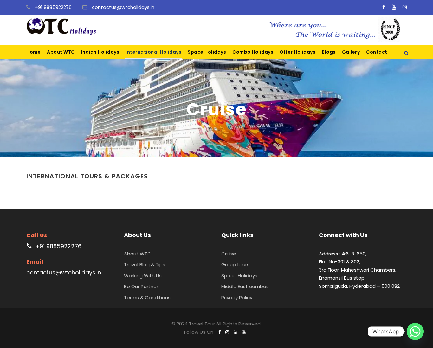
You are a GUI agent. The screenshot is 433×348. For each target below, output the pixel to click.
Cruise (228, 253)
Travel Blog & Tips (144, 264)
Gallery (351, 52)
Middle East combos (245, 286)
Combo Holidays (252, 52)
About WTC (61, 52)
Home (33, 52)
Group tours (235, 264)
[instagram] (405, 7)
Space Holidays (207, 52)
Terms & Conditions (147, 297)
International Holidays (153, 52)
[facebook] (383, 7)
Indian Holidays (100, 52)
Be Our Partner (141, 286)
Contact (376, 52)
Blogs (329, 52)
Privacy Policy (236, 297)
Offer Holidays (297, 52)
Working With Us (143, 275)
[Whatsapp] (415, 331)
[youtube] (394, 7)
